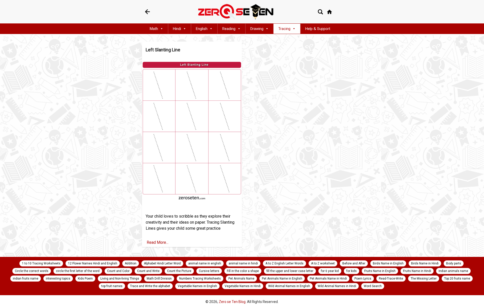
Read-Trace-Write (391, 278)
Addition (130, 263)
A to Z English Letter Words (284, 263)
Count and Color (118, 271)
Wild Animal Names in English (289, 286)
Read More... (157, 242)
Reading (228, 28)
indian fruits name (25, 278)
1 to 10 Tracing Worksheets (41, 263)
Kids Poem (85, 278)
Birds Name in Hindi (425, 263)
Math (154, 28)
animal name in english (204, 263)
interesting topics (58, 278)
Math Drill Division (159, 278)
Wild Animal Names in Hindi (337, 286)
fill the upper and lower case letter (289, 271)
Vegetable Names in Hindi (243, 286)
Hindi (177, 28)
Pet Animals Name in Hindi (328, 278)
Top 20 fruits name (457, 278)
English (201, 28)
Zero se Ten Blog (232, 302)
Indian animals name (453, 271)
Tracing (284, 28)
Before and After (353, 263)
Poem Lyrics (362, 278)
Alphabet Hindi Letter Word (162, 263)
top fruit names (112, 286)
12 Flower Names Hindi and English (92, 263)
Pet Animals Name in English (282, 278)
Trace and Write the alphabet (150, 286)
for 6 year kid (330, 271)
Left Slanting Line (163, 49)
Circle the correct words (31, 271)
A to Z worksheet (323, 263)
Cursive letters (209, 271)
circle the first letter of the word (78, 271)
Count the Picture (179, 271)
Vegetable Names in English (197, 286)
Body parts (453, 263)
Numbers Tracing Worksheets (200, 278)
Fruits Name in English (380, 271)
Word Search (373, 286)
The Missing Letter (424, 278)
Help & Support (317, 28)
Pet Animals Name (241, 278)
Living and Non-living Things (119, 278)
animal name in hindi (243, 263)
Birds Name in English (388, 263)
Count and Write (148, 271)
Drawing (256, 28)
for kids (351, 271)
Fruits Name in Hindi (417, 271)
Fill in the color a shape (243, 271)
